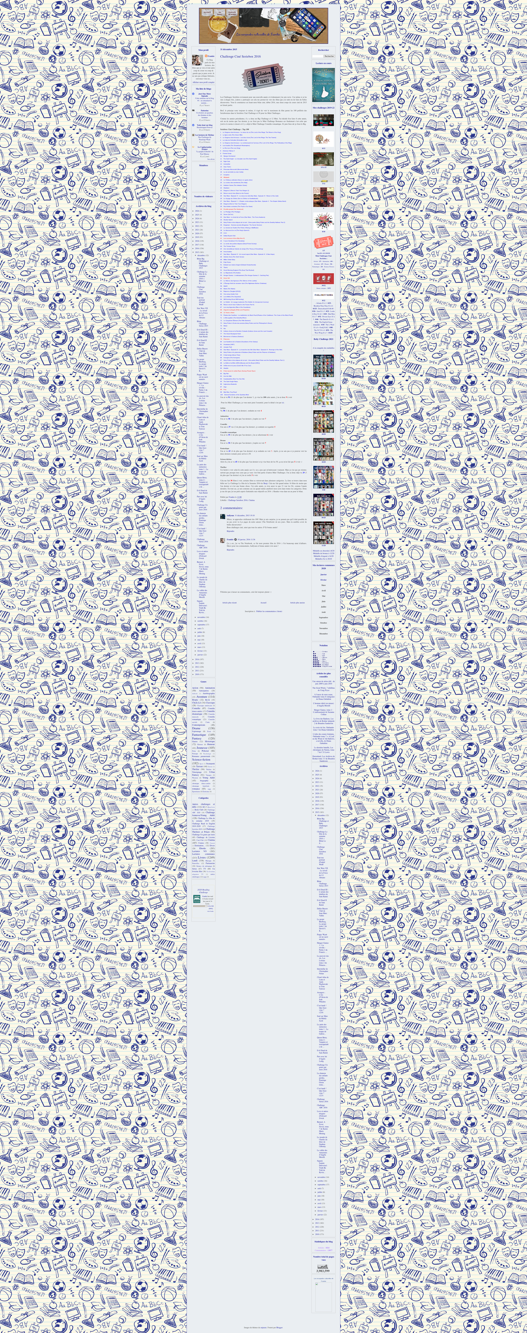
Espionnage (196, 731)
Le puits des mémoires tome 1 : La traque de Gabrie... (202, 469)
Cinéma (252, 500)
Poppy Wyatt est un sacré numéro (202, 376)
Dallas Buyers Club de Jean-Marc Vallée (202, 352)
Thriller (195, 769)
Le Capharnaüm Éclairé (204, 148)
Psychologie (207, 754)
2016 (197, 248)
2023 (197, 222)
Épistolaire (196, 791)
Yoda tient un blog (204, 125)
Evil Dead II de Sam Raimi (202, 342)
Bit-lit (207, 699)
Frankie (230, 539)
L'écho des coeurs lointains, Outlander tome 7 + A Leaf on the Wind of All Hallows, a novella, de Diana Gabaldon (323, 738)
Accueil (263, 602)
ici (283, 402)
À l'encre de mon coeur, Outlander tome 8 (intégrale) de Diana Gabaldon (323, 696)
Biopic (195, 699)
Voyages (208, 775)
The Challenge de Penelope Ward (204, 138)
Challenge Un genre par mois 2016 (202, 507)
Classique (210, 702)
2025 (197, 214)
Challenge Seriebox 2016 (238, 500)
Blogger (279, 1327)
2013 (197, 663)
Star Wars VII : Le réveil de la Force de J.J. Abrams (202, 313)
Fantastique (199, 734)
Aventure (201, 696)
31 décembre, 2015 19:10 (245, 515)
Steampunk (210, 763)
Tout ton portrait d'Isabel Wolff (201, 301)
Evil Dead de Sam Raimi (202, 491)
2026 (197, 211)
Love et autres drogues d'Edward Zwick (202, 554)
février (200, 650)
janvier (200, 654)
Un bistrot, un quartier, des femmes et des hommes (204, 115)
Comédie (196, 708)
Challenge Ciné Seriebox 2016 (201, 290)
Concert (212, 843)
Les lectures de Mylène (204, 134)
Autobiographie (209, 693)
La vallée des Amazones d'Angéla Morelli (202, 593)
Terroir (210, 767)
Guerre (194, 741)
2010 (197, 674)
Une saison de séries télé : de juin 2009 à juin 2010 (323, 682)
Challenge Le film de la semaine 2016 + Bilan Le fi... (202, 277)
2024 (197, 218)
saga (209, 789)
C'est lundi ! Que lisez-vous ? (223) (202, 532)
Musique (208, 861)
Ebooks (202, 848)
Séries (194, 868)
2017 (197, 244)
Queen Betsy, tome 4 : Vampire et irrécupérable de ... (202, 482)
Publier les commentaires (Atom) (269, 611)
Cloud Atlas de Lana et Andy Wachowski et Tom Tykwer (202, 423)
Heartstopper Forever (204, 127)
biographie (204, 780)
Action (195, 687)
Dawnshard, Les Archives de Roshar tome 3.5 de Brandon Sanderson (323, 758)
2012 (197, 667)
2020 (197, 233)
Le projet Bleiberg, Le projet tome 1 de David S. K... (202, 365)
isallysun (230, 515)
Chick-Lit (196, 702)
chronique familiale (200, 786)
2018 (197, 241)
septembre (201, 624)
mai (199, 639)
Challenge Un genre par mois (203, 834)
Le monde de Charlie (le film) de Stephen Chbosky (202, 582)
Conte (208, 722)
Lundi (194, 860)
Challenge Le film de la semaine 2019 (203, 819)
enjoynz (264, 1327)
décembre (201, 255)
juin (199, 636)
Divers (212, 845)
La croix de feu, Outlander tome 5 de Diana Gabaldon (323, 728)
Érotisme (206, 791)
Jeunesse (202, 747)
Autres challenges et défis (203, 805)
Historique (210, 741)
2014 (197, 659)
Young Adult (208, 777)
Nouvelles (195, 863)
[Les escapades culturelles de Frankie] (323, 1311)
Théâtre (208, 769)
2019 (197, 237)
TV (204, 868)
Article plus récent (229, 602)
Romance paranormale (201, 756)
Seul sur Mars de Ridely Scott (202, 458)
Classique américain (204, 705)
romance (196, 788)
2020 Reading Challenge (203, 891)
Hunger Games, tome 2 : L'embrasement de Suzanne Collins (323, 712)
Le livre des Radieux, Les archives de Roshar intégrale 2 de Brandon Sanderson (323, 721)
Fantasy (196, 738)
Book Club (199, 809)
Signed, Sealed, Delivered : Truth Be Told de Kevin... (202, 607)
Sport (201, 764)
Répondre (230, 531)
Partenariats (210, 863)
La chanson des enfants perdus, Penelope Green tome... (202, 519)
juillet (200, 632)
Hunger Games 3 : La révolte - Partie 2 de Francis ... (202, 387)
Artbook (194, 693)
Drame (196, 728)
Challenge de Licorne (206, 837)
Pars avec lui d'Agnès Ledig (202, 498)
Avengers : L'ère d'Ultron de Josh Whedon (202, 437)
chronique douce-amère (201, 783)
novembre (201, 617)
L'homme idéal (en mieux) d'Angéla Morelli (323, 704)
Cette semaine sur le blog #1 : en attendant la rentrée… (204, 100)
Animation (210, 687)
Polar (194, 751)
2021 (197, 229)
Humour (211, 744)
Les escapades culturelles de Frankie (258, 34)
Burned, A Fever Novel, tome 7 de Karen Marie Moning (203, 568)
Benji (266, 483)
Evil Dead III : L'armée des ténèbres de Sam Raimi (202, 333)
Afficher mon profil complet (203, 82)
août (199, 628)
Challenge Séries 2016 (202, 540)
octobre (200, 621)
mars (199, 647)
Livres (202, 857)
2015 (197, 252)
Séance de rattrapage (204, 866)
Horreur (200, 744)
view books (210, 911)
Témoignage (197, 772)
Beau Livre (211, 807)
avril (199, 643)
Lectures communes (203, 853)
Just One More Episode (204, 94)
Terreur (199, 766)
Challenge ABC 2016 (202, 546)
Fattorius (204, 110)
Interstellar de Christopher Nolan (202, 411)
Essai (209, 731)
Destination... (200, 845)
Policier (205, 750)
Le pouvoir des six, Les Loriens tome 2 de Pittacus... (203, 400)
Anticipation (204, 690)
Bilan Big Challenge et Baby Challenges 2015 (203, 263)
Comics (201, 843)
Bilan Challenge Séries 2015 (202, 323)
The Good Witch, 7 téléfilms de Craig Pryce (323, 689)
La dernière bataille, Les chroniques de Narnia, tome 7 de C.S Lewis (323, 749)
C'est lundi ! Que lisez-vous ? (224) (202, 449)
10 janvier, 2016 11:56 (246, 539)
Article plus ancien (297, 602)
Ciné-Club (200, 840)
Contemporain (198, 724)
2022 (197, 226)
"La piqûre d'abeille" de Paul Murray (204, 152)
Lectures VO (199, 851)
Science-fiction (201, 759)
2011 (197, 670)
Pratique (195, 753)
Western (195, 778)
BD (204, 807)
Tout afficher (211, 159)
